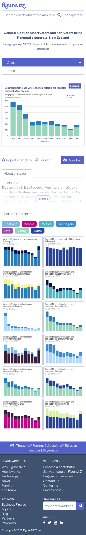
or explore (72, 14)
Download (74, 160)
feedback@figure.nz (43, 450)
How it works (11, 471)
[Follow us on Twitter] (49, 522)
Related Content (16, 213)
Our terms (50, 485)
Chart (11, 62)
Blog (5, 513)
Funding (7, 485)
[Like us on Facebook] (44, 522)
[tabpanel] (43, 114)
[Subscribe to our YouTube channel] (55, 522)
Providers (9, 522)
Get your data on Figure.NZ (62, 471)
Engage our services (58, 476)
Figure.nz (14, 5)
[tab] (43, 62)
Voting (22, 230)
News (6, 480)
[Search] (59, 14)
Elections (10, 223)
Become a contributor (59, 466)
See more (43, 199)
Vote (7, 230)
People (29, 223)
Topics (6, 508)
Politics (46, 223)
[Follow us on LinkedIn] (61, 522)
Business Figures (14, 504)
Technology (10, 476)
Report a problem (18, 159)
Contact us (51, 480)
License (44, 159)
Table (11, 70)
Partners (8, 518)
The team (9, 489)
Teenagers (66, 223)
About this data (15, 173)
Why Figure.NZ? (13, 466)
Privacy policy (53, 489)
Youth (37, 230)
